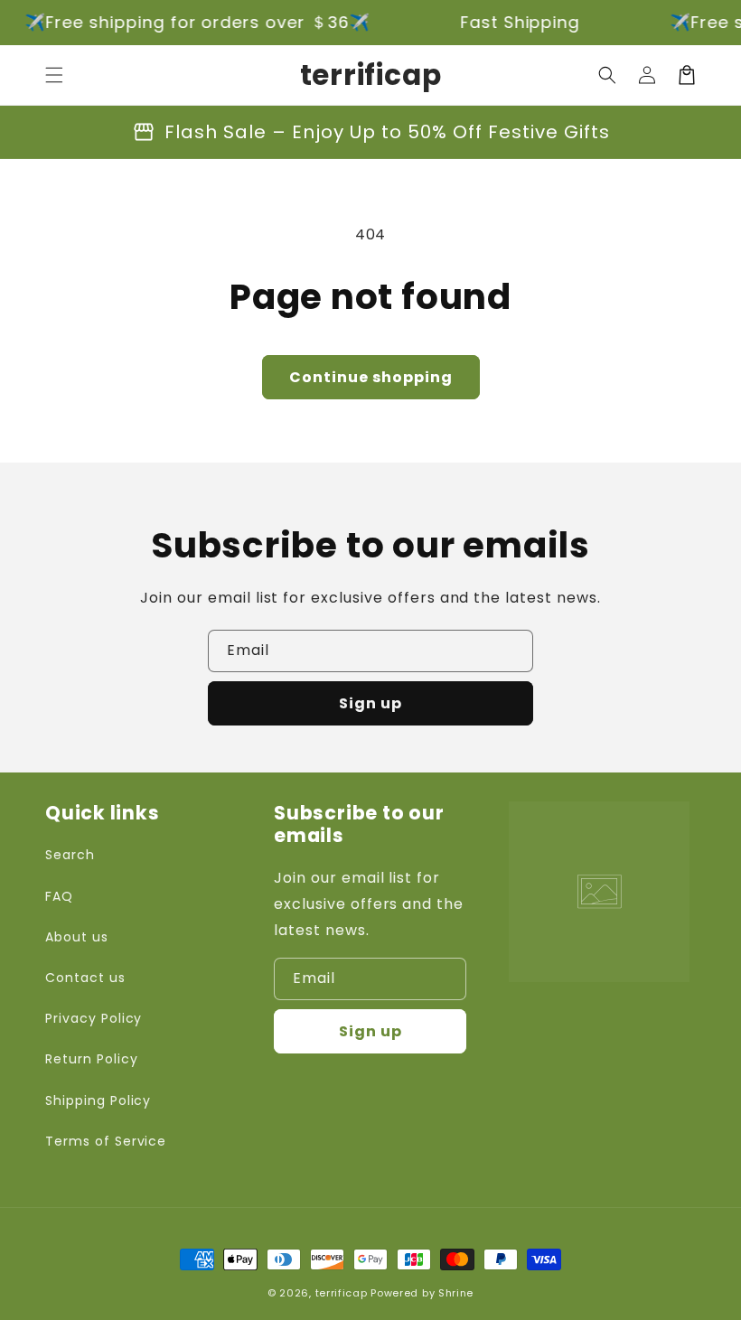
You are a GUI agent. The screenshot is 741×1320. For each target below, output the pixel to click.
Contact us (85, 978)
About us (76, 937)
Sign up (370, 703)
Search (70, 855)
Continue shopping (371, 377)
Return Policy (91, 1059)
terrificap (341, 1293)
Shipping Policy (98, 1100)
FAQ (59, 896)
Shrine (456, 1293)
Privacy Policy (93, 1018)
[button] (54, 75)
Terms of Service (105, 1141)
